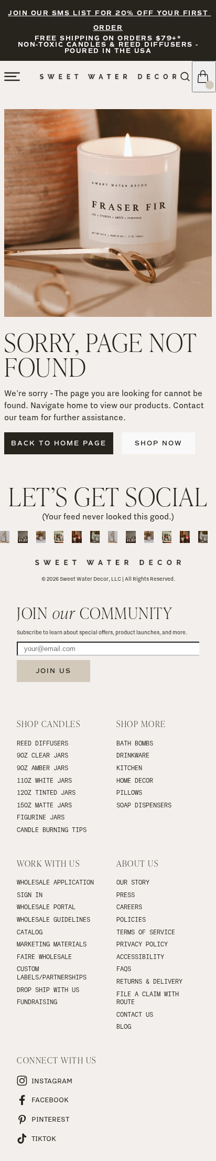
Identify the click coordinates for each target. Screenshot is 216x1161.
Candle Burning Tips (52, 829)
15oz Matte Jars (44, 804)
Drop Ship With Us (48, 989)
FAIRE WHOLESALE (44, 956)
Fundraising (37, 1001)
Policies (131, 919)
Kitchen (129, 767)
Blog (123, 1026)
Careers (129, 906)
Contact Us (134, 1014)
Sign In (29, 894)
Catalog (29, 931)
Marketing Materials (52, 943)
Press (125, 894)
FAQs (123, 968)
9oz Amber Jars (42, 767)
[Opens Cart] (204, 76)
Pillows (129, 792)
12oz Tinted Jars (46, 792)
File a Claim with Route (149, 998)
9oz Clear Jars (42, 755)
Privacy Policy (142, 943)
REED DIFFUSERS (42, 743)
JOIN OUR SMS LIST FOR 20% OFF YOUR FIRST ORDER (109, 20)
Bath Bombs (134, 743)
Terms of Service (145, 931)
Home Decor (134, 780)
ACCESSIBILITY (140, 956)
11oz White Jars (44, 780)
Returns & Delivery (149, 981)
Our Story (132, 882)
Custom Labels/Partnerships (52, 973)
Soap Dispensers (143, 804)
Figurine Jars (40, 817)
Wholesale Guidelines (53, 919)
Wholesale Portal (46, 906)
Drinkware (132, 755)
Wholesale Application (55, 882)
